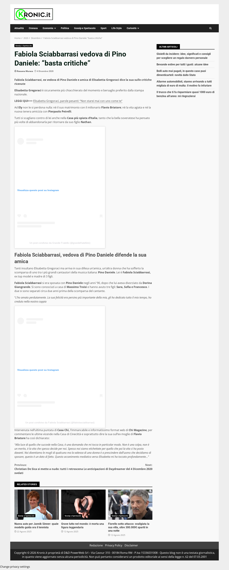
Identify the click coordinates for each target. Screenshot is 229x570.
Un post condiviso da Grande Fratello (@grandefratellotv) (60, 243)
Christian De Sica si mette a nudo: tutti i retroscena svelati (48, 469)
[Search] (210, 28)
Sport (103, 28)
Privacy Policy (113, 545)
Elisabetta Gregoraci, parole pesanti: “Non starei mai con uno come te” (77, 101)
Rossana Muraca (25, 71)
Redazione (96, 545)
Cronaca (33, 28)
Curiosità (131, 28)
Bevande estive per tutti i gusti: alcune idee (182, 64)
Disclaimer (131, 545)
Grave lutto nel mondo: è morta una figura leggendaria (83, 505)
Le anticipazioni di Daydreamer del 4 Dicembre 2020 (118, 467)
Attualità (19, 28)
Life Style (116, 28)
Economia (48, 28)
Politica (65, 28)
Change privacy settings (15, 566)
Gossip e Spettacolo (85, 28)
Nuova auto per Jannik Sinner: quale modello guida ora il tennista (36, 505)
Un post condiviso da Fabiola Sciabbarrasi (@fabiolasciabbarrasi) (60, 422)
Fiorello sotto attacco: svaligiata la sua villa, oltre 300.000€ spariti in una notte (130, 505)
